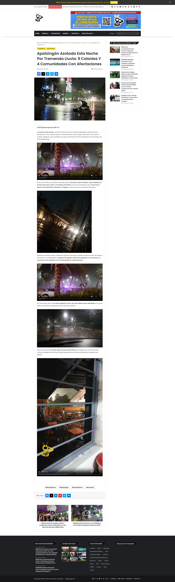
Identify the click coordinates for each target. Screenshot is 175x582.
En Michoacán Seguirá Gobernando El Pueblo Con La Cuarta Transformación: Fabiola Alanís (129, 86)
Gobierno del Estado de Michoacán (99, 557)
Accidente (92, 548)
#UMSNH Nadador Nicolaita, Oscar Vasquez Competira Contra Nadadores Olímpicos (86, 6)
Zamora (92, 570)
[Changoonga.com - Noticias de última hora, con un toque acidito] (38, 17)
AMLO (99, 548)
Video (105, 567)
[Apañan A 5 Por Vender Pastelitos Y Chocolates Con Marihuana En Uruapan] (115, 98)
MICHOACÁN (55, 33)
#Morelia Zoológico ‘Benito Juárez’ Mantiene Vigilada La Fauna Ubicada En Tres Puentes (129, 75)
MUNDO (65, 33)
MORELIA (45, 33)
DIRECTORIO (120, 578)
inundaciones (78, 487)
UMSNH (92, 567)
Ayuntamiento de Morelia (96, 551)
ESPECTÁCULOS (87, 33)
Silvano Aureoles (105, 563)
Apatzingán (64, 487)
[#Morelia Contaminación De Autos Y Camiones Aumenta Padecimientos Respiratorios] (115, 49)
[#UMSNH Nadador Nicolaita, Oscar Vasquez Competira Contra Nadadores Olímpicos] (115, 62)
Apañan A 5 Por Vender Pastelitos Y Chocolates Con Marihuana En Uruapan (129, 98)
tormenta (90, 487)
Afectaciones (51, 487)
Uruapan (99, 567)
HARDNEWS (45, 42)
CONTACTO (137, 578)
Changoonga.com (70, 578)
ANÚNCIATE (129, 578)
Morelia (100, 560)
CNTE (106, 551)
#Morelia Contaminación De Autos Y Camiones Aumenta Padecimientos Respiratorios (129, 51)
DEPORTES (74, 33)
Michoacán (93, 560)
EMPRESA (113, 578)
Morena (106, 560)
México (92, 563)
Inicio (39, 42)
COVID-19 (105, 554)
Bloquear (107, 2)
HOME (37, 33)
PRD (97, 563)
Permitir (114, 2)
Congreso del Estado (95, 554)
